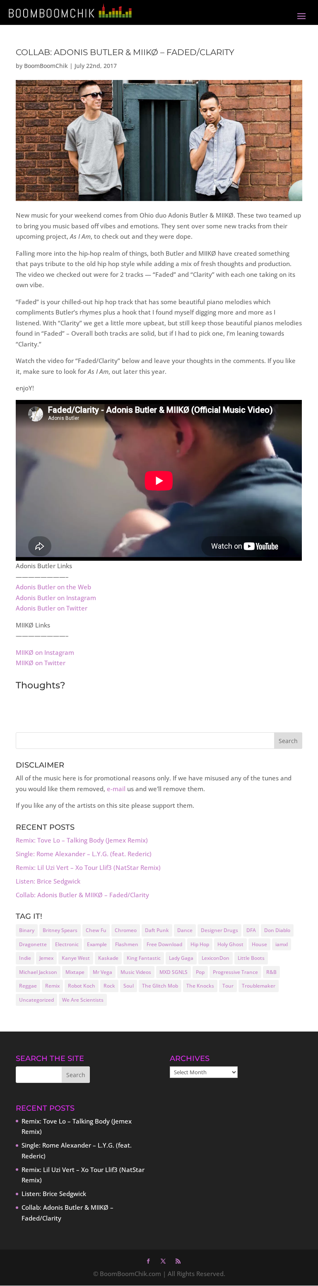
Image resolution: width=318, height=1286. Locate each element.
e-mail (116, 789)
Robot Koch (81, 985)
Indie (25, 957)
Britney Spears (60, 930)
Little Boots (251, 957)
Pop (200, 972)
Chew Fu (96, 930)
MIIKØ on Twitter (40, 663)
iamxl (281, 944)
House (259, 944)
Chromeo (126, 930)
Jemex (46, 957)
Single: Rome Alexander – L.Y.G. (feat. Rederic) (84, 854)
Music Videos (135, 972)
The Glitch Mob (160, 985)
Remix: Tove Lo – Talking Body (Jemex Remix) (82, 840)
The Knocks (200, 985)
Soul (128, 985)
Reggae (28, 985)
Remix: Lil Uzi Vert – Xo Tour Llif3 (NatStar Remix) (88, 867)
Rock (109, 985)
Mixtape (74, 972)
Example (97, 944)
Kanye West (76, 957)
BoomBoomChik (46, 66)
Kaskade (108, 957)
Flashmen (126, 944)
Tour (228, 985)
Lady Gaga (181, 957)
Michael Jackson (38, 972)
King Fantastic (144, 957)
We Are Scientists (83, 999)
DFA (251, 930)
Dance (185, 930)
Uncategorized (36, 999)
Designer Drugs (219, 930)
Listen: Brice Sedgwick (48, 881)
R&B (271, 972)
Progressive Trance (235, 972)
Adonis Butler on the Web (53, 587)
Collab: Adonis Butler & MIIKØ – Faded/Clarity (82, 895)
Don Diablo (277, 930)
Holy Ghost (230, 944)
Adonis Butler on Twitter (51, 608)
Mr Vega (102, 972)
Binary (26, 930)
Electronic (67, 944)
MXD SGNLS (173, 972)
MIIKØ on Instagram (45, 652)
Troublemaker (258, 985)
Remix (52, 985)
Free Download (164, 944)
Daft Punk (157, 930)
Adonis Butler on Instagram (56, 597)
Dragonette (33, 944)
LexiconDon (215, 957)
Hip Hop (199, 944)
